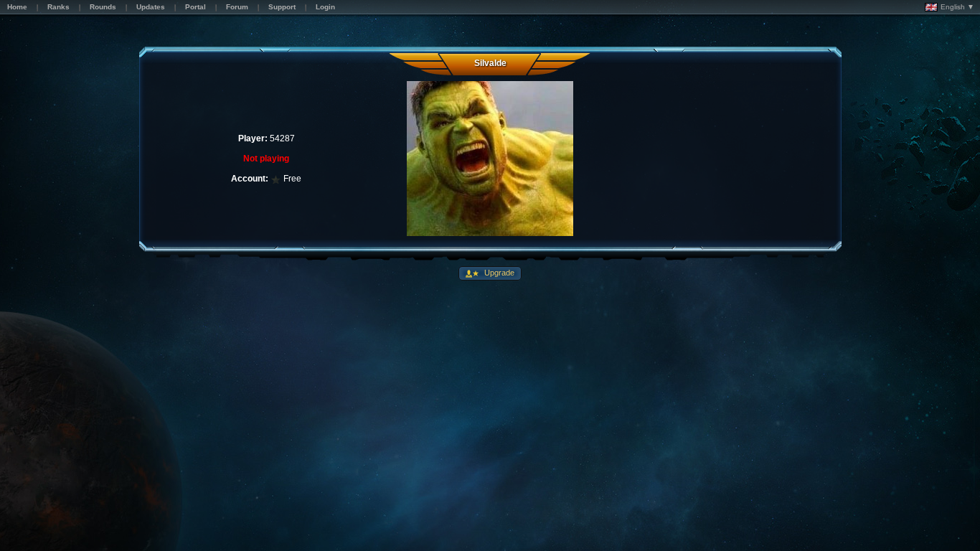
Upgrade (498, 272)
